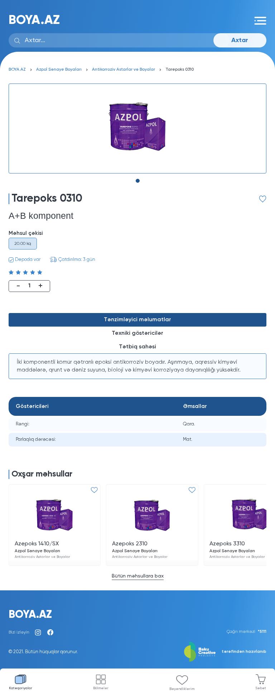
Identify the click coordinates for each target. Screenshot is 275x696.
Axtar (239, 40)
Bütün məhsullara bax (138, 576)
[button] (138, 181)
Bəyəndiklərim (181, 689)
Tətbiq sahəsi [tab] (137, 347)
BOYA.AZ (34, 20)
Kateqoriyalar (20, 688)
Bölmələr (100, 688)
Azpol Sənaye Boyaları (59, 69)
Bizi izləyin (19, 632)
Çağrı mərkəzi (246, 632)
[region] (137, 366)
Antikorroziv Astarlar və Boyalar (123, 69)
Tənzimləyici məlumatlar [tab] (137, 320)
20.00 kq (22, 244)
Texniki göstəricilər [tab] (137, 333)
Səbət (260, 688)
